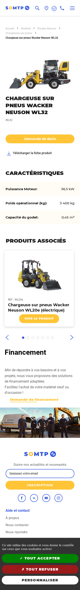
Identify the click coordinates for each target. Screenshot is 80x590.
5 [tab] (43, 338)
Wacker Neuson (47, 28)
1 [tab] (23, 338)
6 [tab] (47, 338)
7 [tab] (52, 338)
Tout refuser (42, 569)
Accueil (10, 28)
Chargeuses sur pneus (19, 33)
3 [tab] (33, 338)
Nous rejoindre (17, 532)
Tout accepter (41, 558)
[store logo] (14, 8)
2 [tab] (28, 338)
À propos (12, 518)
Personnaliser (40, 580)
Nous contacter (17, 525)
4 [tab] (38, 338)
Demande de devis (40, 139)
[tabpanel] (38, 288)
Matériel (26, 28)
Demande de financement (34, 399)
